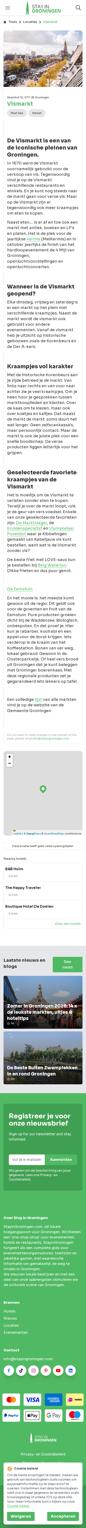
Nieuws (10, 1318)
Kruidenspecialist (24, 528)
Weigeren (21, 1516)
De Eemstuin (20, 589)
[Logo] (43, 7)
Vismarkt (50, 22)
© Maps (32, 833)
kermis (33, 239)
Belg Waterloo (52, 565)
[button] (9, 757)
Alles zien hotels (68, 924)
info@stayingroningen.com (51, 738)
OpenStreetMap (54, 833)
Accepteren (63, 1516)
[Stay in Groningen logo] (43, 1438)
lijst (39, 699)
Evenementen (16, 1332)
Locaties (30, 22)
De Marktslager (31, 522)
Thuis (12, 22)
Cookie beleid (18, 1506)
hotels (10, 1311)
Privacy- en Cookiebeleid (43, 1454)
